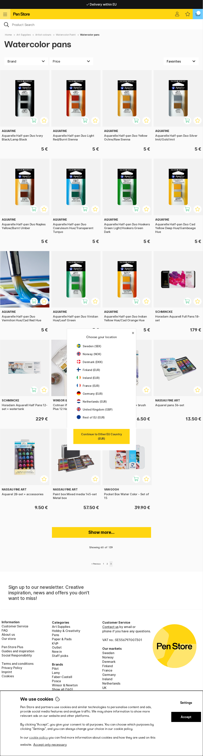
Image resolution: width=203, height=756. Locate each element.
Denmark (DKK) (93, 362)
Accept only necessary (50, 745)
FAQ (5, 630)
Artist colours (43, 34)
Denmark (109, 662)
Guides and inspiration (18, 651)
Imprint (7, 672)
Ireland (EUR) (91, 377)
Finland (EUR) (91, 370)
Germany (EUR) (93, 393)
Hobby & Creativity (66, 631)
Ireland (107, 679)
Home (8, 34)
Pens (55, 635)
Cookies (8, 676)
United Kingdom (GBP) (97, 409)
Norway (108, 657)
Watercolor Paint (66, 34)
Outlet (57, 647)
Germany (109, 675)
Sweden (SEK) (92, 346)
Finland (107, 666)
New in (57, 652)
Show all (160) (62, 689)
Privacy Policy (12, 668)
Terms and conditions (17, 664)
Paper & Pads (62, 639)
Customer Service (15, 626)
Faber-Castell (62, 677)
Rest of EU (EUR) (94, 417)
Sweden (108, 653)
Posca (56, 681)
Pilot (55, 669)
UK (104, 688)
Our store (9, 639)
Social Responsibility (17, 655)
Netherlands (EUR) (95, 401)
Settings (186, 703)
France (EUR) (91, 385)
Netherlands (111, 683)
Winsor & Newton (65, 685)
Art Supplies (23, 34)
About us (8, 634)
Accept (186, 717)
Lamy (56, 673)
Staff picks (60, 656)
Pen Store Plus (12, 647)
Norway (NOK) (92, 354)
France (107, 670)
